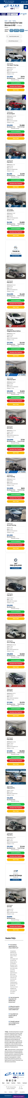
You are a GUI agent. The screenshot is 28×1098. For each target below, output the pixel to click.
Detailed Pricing (15, 80)
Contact (25, 1083)
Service (13, 1083)
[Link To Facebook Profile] (7, 1080)
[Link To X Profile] (9, 1080)
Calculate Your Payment (16, 86)
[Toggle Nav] (26, 7)
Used (8, 1083)
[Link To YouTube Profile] (12, 1080)
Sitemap (10, 1092)
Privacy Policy (16, 1092)
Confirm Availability (16, 83)
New (3, 1083)
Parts (18, 1083)
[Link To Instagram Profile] (15, 1080)
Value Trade (16, 89)
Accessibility (22, 1092)
